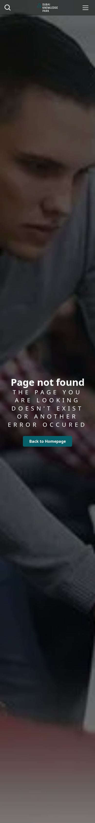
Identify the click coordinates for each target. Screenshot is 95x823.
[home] (47, 7)
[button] (85, 8)
